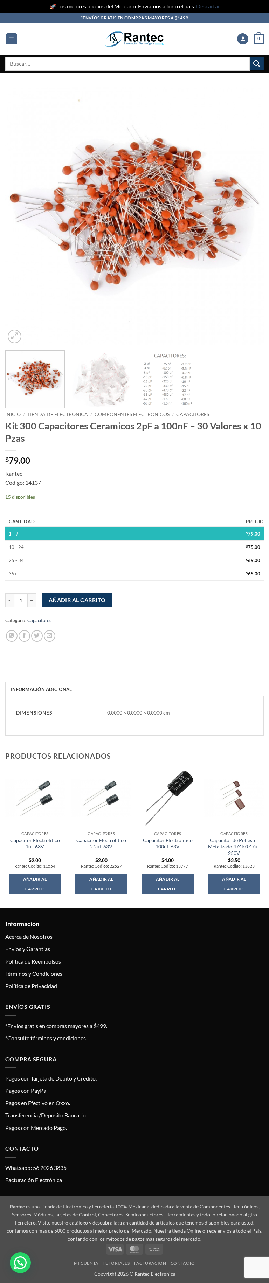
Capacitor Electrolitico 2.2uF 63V (101, 843)
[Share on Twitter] (37, 636)
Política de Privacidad (31, 985)
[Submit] (257, 63)
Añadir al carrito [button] (35, 884)
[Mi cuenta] (242, 39)
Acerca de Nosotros (29, 936)
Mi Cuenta (86, 1263)
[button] (11, 39)
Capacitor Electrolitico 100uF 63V (168, 843)
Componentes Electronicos (132, 414)
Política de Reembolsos (33, 961)
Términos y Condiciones (33, 973)
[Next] (249, 216)
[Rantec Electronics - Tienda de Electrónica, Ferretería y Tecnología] (134, 39)
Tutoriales (116, 1263)
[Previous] (19, 216)
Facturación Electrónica (33, 1180)
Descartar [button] (208, 6)
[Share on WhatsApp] (12, 636)
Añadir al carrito (77, 600)
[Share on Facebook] (24, 636)
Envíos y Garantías (27, 948)
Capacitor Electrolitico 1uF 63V (35, 843)
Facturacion (150, 1263)
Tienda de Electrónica (57, 414)
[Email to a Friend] (49, 636)
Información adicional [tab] (41, 689)
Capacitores (192, 414)
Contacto (183, 1263)
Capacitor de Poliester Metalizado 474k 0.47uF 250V (234, 846)
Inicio (13, 414)
